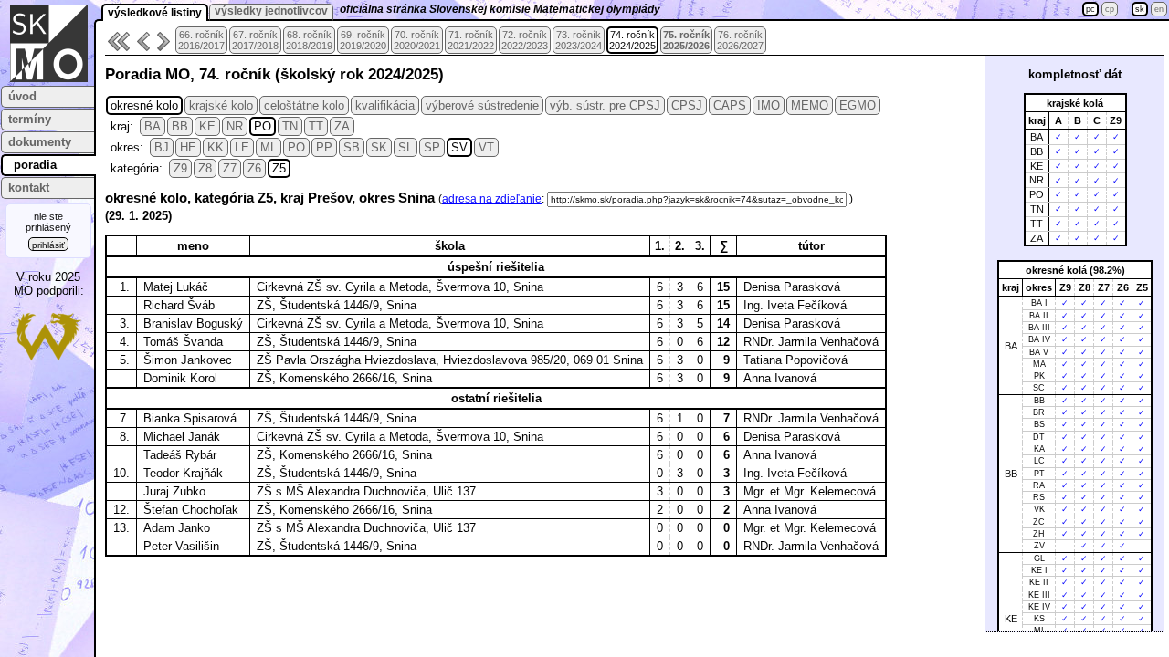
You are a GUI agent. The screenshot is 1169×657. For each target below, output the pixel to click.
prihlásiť (48, 245)
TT (316, 126)
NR (234, 126)
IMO (768, 105)
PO (262, 126)
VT (486, 147)
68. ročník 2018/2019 (309, 40)
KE (207, 126)
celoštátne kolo (304, 105)
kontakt (28, 187)
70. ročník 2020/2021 (417, 40)
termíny (29, 119)
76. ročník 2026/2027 (740, 40)
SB (351, 147)
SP (432, 147)
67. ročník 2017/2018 (255, 40)
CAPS (729, 105)
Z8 (205, 168)
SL (405, 147)
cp (1109, 9)
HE (188, 147)
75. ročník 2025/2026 (686, 40)
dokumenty (39, 142)
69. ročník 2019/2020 (363, 40)
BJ (161, 147)
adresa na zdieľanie (492, 199)
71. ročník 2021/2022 (471, 40)
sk (1139, 9)
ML (268, 147)
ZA (342, 126)
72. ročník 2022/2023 (524, 40)
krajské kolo (221, 105)
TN (290, 126)
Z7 (230, 168)
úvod (22, 96)
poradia (35, 165)
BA (152, 126)
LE (242, 147)
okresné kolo (144, 105)
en (1159, 9)
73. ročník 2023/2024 (578, 40)
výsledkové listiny (155, 12)
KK (215, 147)
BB (180, 126)
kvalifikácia (385, 105)
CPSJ (686, 105)
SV (459, 147)
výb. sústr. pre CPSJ (605, 105)
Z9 (180, 168)
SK (379, 147)
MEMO (809, 105)
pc (1090, 9)
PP (324, 147)
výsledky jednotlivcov (271, 11)
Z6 (254, 168)
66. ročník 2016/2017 (201, 40)
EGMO (857, 105)
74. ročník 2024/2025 (632, 40)
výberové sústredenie (482, 105)
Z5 (279, 168)
